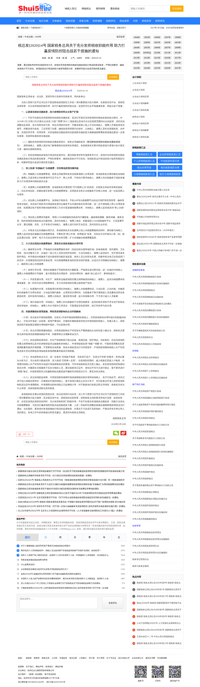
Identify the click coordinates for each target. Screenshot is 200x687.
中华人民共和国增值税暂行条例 (146, 277)
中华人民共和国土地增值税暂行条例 (148, 445)
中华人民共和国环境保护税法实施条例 (149, 512)
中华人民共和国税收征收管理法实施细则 (150, 539)
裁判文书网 (150, 658)
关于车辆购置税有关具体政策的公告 (148, 331)
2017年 (178, 58)
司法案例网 (162, 658)
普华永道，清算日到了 (73, 28)
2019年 (147, 63)
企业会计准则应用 (140, 97)
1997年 (167, 37)
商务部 (37, 658)
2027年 (178, 68)
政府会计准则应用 (140, 123)
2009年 (137, 53)
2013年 (137, 58)
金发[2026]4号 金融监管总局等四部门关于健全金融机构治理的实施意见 (51, 574)
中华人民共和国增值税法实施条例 (147, 297)
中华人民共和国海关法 (142, 337)
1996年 (157, 37)
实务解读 (57, 21)
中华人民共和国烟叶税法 (143, 472)
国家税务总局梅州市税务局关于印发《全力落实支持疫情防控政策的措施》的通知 (55, 475)
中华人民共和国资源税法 (143, 431)
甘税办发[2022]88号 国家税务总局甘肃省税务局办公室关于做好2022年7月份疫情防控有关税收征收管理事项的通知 (70, 493)
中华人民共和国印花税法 (143, 418)
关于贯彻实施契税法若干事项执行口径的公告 (152, 485)
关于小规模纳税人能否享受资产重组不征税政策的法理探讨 (45, 546)
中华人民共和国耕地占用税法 (145, 492)
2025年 (157, 68)
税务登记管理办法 (140, 559)
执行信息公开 (124, 658)
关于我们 (30, 666)
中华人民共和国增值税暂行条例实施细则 (150, 283)
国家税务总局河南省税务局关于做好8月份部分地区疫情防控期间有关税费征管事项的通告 (58, 489)
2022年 (178, 63)
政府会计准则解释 (140, 130)
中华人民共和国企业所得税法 (145, 357)
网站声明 (39, 666)
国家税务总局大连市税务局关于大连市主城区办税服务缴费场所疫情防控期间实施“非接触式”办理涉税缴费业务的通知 (71, 484)
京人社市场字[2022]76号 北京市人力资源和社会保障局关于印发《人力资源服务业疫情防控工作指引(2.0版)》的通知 (70, 511)
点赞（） (27, 434)
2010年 (157, 53)
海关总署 (73, 658)
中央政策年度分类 (170, 161)
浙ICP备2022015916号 (55, 682)
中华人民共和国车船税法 (143, 458)
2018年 (137, 63)
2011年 (167, 53)
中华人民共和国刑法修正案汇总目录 (153, 190)
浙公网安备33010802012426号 (31, 682)
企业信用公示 (137, 658)
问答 (135, 21)
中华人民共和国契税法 (142, 479)
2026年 (167, 68)
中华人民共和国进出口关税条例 (146, 344)
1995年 (147, 37)
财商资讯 (160, 21)
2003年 (178, 42)
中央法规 (30, 21)
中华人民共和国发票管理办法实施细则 (149, 553)
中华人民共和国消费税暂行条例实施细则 (150, 317)
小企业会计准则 (139, 83)
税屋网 (21, 666)
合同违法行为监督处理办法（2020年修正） (156, 230)
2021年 (167, 63)
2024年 (147, 68)
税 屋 (50, 58)
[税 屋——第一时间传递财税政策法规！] (35, 13)
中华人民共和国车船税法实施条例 (147, 465)
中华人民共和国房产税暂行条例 (146, 391)
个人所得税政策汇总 (144, 161)
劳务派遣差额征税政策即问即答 (34, 560)
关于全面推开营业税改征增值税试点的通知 (151, 304)
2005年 (147, 48)
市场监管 (63, 658)
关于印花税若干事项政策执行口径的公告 (150, 425)
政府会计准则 (138, 117)
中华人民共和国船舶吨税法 (144, 519)
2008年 (178, 48)
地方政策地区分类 (170, 167)
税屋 (20, 37)
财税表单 (146, 21)
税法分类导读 (144, 167)
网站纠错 (59, 666)
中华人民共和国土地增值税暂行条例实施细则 (152, 452)
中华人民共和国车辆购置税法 (145, 324)
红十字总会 (111, 658)
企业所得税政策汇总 (170, 154)
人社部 (54, 658)
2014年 (147, 58)
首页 (19, 21)
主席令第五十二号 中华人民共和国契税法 (155, 637)
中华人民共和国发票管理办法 (145, 546)
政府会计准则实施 (140, 137)
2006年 (157, 48)
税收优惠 (70, 21)
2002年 (167, 42)
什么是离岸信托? (28, 564)
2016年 (167, 58)
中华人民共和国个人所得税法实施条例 (149, 378)
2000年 (147, 42)
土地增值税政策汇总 (144, 174)
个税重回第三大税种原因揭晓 (33, 28)
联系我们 (49, 666)
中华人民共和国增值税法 (143, 290)
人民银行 (83, 658)
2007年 (167, 48)
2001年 (157, 42)
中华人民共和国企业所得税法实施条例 (149, 364)
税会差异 (124, 21)
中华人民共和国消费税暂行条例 (146, 310)
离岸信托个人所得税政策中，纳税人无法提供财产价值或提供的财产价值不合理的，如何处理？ (61, 550)
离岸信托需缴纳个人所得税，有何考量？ (168, 28)
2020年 (38, 37)
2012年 (178, 53)
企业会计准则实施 (140, 110)
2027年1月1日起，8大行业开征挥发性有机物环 (127, 28)
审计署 (92, 658)
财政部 (29, 658)
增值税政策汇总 (144, 154)
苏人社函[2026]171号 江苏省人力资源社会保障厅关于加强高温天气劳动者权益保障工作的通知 (60, 583)
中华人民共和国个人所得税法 (145, 371)
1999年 (137, 42)
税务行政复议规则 (140, 566)
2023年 (137, 68)
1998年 (178, 37)
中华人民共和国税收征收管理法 (146, 532)
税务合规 (84, 21)
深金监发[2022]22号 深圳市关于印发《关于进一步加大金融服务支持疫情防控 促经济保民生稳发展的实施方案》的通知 (71, 506)
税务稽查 (97, 21)
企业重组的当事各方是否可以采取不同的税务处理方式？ (45, 569)
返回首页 (121, 37)
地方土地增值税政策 (170, 174)
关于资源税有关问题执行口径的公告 (148, 438)
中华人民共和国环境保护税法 (145, 505)
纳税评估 (111, 21)
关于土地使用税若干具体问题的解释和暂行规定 (153, 405)
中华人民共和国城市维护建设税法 (147, 411)
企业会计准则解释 (140, 103)
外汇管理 (100, 658)
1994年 (137, 37)
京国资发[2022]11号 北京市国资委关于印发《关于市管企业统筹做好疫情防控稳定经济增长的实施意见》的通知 (68, 497)
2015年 (157, 58)
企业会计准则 (138, 90)
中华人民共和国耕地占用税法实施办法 (149, 499)
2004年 (137, 48)
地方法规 (43, 21)
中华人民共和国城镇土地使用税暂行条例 (150, 398)
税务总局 (45, 658)
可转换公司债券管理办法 (148, 217)
